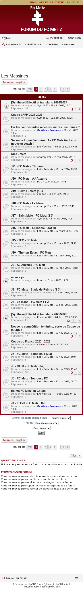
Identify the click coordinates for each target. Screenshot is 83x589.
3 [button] (45, 89)
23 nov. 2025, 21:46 (66, 332)
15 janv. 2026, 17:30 (57, 280)
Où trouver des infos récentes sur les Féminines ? (45, 127)
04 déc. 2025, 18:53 (66, 317)
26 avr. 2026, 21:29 (59, 194)
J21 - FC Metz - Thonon (27, 166)
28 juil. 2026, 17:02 (61, 105)
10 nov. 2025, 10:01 (66, 356)
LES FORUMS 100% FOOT (35, 44)
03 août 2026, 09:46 (66, 146)
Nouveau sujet (12, 82)
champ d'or (44, 157)
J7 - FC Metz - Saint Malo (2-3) (31, 353)
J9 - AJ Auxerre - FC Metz (28, 265)
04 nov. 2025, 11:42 (66, 369)
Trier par (29, 423)
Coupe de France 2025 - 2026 (30, 341)
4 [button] (50, 89)
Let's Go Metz (45, 169)
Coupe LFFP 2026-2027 (26, 114)
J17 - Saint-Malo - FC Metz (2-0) (32, 215)
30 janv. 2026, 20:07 (66, 255)
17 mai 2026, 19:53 (66, 169)
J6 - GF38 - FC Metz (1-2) (27, 366)
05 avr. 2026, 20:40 (64, 206)
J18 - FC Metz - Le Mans (27, 203)
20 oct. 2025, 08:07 (66, 381)
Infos (33, 2)
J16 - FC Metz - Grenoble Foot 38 (33, 228)
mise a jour (19, 277)
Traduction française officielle (37, 586)
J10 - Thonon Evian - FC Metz (31, 252)
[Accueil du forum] (41, 25)
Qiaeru (57, 586)
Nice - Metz (18, 154)
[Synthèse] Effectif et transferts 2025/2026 (39, 314)
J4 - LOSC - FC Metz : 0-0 (28, 403)
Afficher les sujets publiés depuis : (30, 417)
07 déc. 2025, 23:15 (66, 305)
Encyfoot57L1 (45, 146)
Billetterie (57, 2)
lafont (40, 280)
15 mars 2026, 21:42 (65, 243)
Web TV (43, 2)
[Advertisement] (41, 60)
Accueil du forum (16, 578)
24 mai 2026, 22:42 (64, 157)
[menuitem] (6, 38)
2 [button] (41, 89)
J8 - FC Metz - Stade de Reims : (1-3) (35, 289)
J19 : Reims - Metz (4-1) (27, 191)
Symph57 (42, 105)
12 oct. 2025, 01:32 (65, 393)
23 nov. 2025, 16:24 (58, 344)
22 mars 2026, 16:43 (67, 231)
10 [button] (62, 89)
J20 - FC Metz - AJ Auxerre (29, 178)
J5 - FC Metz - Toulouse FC (29, 378)
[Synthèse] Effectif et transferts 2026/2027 (39, 102)
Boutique (72, 2)
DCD (39, 181)
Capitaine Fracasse (49, 130)
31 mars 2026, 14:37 (62, 218)
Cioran (41, 344)
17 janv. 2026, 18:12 (66, 268)
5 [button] (55, 89)
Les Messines (70, 44)
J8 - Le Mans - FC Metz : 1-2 (30, 302)
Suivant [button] (68, 89)
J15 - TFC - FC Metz (24, 240)
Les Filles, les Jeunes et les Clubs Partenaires (54, 44)
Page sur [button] (29, 89)
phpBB (31, 584)
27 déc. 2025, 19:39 (66, 292)
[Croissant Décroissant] (41, 428)
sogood (41, 194)
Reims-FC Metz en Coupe (28, 390)
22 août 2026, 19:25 (62, 117)
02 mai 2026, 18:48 (55, 181)
